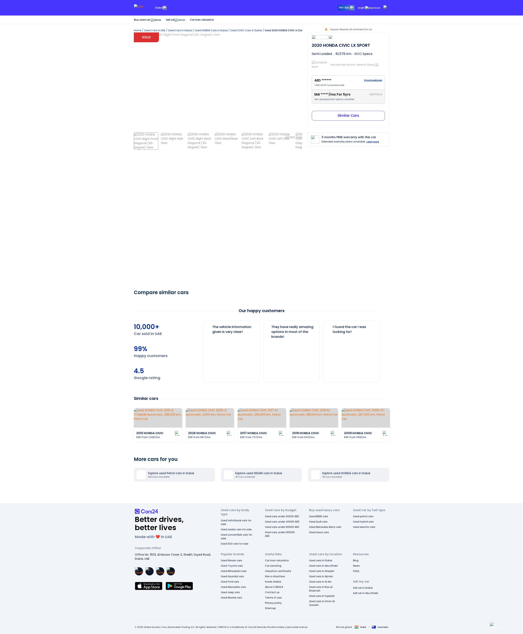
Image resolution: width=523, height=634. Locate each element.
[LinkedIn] (171, 571)
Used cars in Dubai (320, 560)
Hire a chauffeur (275, 576)
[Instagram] (160, 571)
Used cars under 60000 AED (282, 527)
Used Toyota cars (232, 565)
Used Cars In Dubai (180, 30)
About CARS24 (274, 587)
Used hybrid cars (363, 521)
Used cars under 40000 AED (282, 521)
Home (137, 30)
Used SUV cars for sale (234, 543)
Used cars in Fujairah (322, 596)
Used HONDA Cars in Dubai (211, 30)
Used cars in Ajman (321, 576)
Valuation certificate (278, 571)
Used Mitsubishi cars (234, 571)
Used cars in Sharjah (321, 571)
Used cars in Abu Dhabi (323, 565)
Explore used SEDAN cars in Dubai (258, 473)
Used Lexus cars (319, 532)
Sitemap (270, 608)
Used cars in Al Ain (320, 581)
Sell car (170, 19)
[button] (496, 625)
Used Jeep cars (230, 592)
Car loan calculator (202, 19)
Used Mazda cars (231, 597)
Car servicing (273, 565)
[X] (149, 571)
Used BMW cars (318, 516)
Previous (200, 349)
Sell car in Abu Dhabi (365, 593)
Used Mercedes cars (233, 587)
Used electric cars (364, 527)
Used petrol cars (363, 516)
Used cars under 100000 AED (280, 534)
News (356, 565)
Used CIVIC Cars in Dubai (246, 30)
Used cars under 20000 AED (282, 516)
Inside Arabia (273, 581)
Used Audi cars (318, 521)
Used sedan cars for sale (236, 529)
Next (383, 349)
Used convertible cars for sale (236, 536)
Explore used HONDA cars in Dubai (346, 473)
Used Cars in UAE (154, 30)
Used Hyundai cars (232, 576)
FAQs (356, 571)
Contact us (272, 592)
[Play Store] (179, 586)
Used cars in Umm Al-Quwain (322, 603)
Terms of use (273, 597)
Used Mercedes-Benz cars (325, 527)
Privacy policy (273, 603)
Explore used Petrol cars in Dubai (171, 473)
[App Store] (148, 586)
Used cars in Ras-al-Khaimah (321, 588)
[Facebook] (139, 571)
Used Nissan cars (231, 560)
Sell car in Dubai (363, 588)
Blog (356, 560)
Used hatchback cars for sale (236, 522)
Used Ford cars (230, 581)
